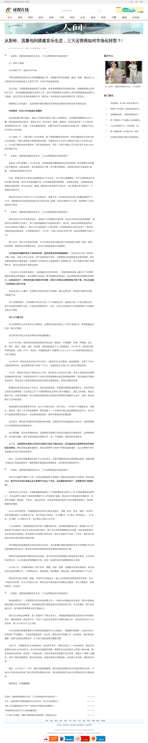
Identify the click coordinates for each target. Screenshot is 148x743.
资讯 (20, 17)
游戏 (93, 17)
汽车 (62, 17)
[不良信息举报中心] (50, 737)
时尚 (72, 17)
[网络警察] (66, 737)
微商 (124, 17)
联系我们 (66, 725)
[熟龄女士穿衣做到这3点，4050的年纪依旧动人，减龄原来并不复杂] (123, 62)
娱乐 (41, 17)
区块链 (135, 17)
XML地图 (73, 725)
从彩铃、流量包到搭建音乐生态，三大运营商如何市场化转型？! (31, 697)
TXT (83, 725)
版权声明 (89, 725)
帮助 (141, 2)
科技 (51, 17)
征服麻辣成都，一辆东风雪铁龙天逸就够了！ (128, 114)
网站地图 (79, 725)
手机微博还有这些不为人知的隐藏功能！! (22, 710)
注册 (136, 2)
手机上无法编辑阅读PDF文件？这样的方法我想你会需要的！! (30, 706)
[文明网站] (82, 737)
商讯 (103, 17)
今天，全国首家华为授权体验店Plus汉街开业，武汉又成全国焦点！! (32, 701)
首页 (10, 17)
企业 (82, 17)
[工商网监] (98, 737)
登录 (131, 2)
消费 (114, 17)
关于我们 (59, 725)
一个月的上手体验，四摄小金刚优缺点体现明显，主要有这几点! (31, 715)
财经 (30, 17)
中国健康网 (24, 683)
